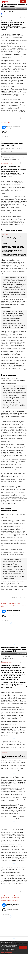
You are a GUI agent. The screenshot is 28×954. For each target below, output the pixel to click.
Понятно (23, 947)
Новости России (18, 602)
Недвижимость (4, 879)
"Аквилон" (8, 822)
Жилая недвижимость (5, 881)
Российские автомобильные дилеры (11, 473)
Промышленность (12, 603)
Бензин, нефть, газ (14, 605)
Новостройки (15, 881)
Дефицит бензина (5, 605)
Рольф (3, 301)
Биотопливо (3, 603)
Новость (6, 876)
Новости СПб (23, 605)
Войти (23, 1)
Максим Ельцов (5, 716)
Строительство (12, 879)
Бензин (2, 606)
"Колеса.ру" (4, 46)
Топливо (19, 603)
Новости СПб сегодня (8, 602)
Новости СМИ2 (5, 136)
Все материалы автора (6, 18)
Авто (5, 122)
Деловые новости (15, 878)
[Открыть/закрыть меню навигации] (16, 2)
